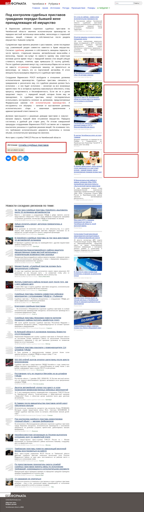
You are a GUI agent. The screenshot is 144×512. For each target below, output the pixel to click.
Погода (65, 8)
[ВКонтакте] (8, 158)
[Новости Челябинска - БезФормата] (13, 3)
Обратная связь (11, 502)
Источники (55, 8)
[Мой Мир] (26, 158)
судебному (19, 50)
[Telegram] (20, 158)
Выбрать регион (11, 504)
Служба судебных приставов (34, 145)
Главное (36, 8)
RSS (22, 507)
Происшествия (78, 8)
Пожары (91, 8)
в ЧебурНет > (103, 8)
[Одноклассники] (14, 158)
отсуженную (23, 67)
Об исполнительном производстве (48, 103)
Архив (45, 8)
